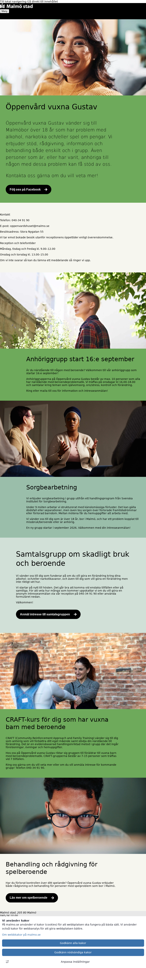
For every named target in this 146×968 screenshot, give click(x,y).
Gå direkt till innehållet (42, 1)
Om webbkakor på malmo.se (21, 934)
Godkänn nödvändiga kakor (73, 952)
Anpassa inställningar (75, 961)
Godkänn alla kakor (73, 943)
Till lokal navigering (13, 1)
